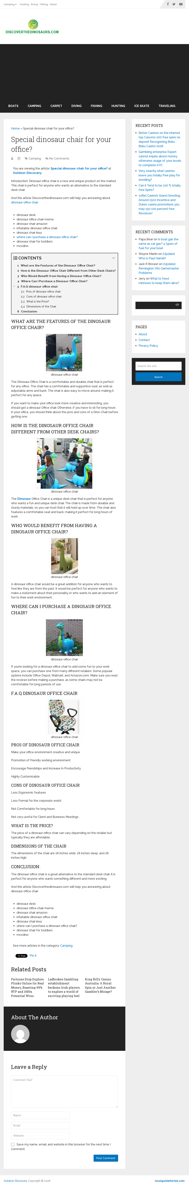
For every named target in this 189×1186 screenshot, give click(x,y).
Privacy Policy (148, 345)
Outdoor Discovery (15, 1180)
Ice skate (141, 106)
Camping (9, 4)
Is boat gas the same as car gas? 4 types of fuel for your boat (158, 244)
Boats (13, 106)
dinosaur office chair (24, 202)
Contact (144, 340)
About (53, 4)
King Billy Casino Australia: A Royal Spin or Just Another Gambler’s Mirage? (100, 985)
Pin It (33, 955)
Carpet (56, 106)
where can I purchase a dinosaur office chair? (47, 237)
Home (15, 128)
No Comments (59, 158)
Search (158, 376)
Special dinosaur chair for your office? (79, 168)
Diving (34, 4)
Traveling (167, 106)
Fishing (44, 4)
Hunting (24, 4)
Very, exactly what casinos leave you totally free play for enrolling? (159, 175)
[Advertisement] (94, 72)
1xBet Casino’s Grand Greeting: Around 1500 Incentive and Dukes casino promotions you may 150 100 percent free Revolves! (160, 204)
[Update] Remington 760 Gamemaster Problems (159, 268)
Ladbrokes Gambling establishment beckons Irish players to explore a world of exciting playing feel (64, 987)
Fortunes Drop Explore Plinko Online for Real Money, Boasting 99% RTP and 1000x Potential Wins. (27, 987)
